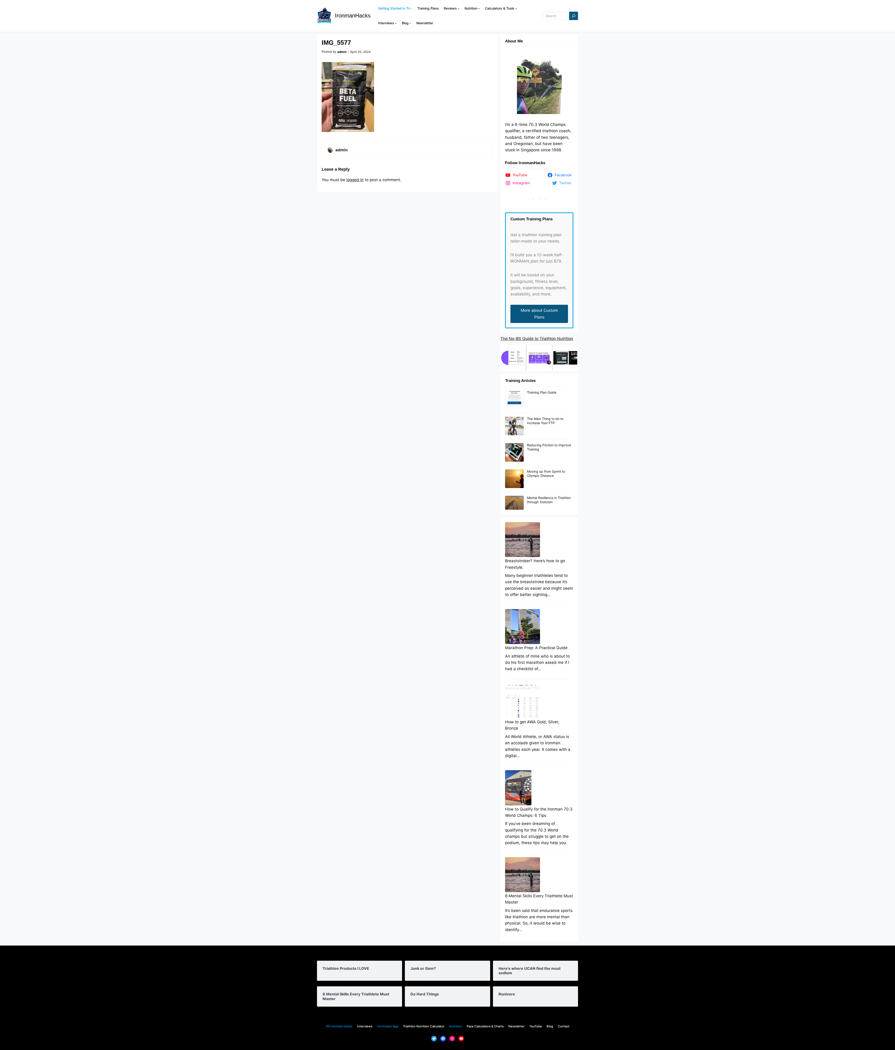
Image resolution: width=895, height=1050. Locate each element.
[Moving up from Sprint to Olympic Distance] (514, 479)
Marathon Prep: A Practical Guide (536, 647)
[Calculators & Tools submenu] (516, 8)
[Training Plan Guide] (514, 399)
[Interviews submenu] (396, 23)
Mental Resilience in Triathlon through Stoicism (549, 500)
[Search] (573, 16)
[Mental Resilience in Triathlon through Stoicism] (514, 503)
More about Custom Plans (539, 313)
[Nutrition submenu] (479, 8)
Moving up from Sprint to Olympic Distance (546, 473)
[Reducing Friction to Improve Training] (514, 452)
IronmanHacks (353, 15)
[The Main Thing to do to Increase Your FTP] (514, 426)
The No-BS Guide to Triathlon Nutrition (536, 338)
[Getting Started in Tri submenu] (411, 8)
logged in (355, 179)
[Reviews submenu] (458, 8)
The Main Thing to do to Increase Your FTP (545, 421)
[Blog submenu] (410, 23)
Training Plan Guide (541, 392)
